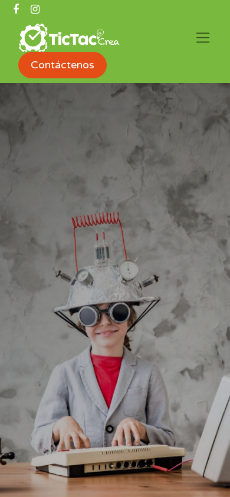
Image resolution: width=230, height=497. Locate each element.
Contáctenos (62, 64)
